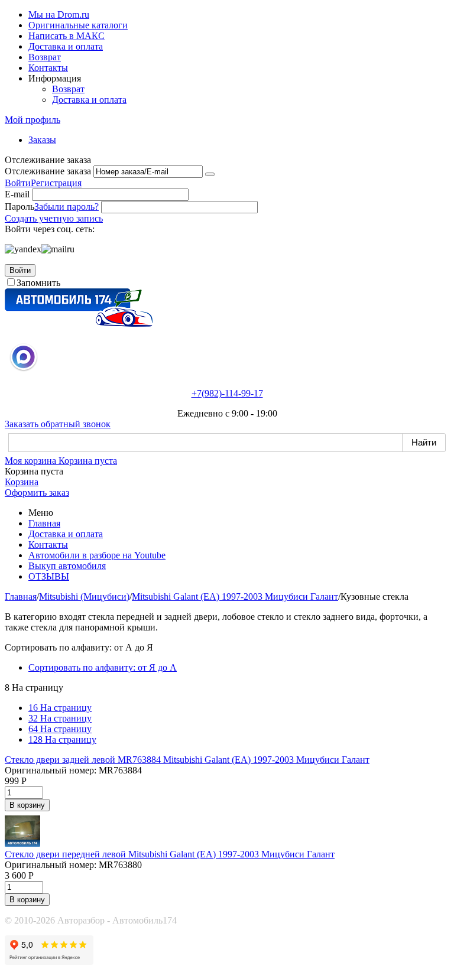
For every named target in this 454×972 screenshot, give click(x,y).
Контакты (48, 68)
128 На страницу (62, 739)
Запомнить (38, 283)
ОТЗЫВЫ (48, 576)
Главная (44, 523)
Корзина (21, 482)
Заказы (42, 140)
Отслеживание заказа (48, 171)
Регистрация (56, 183)
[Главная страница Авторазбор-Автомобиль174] (79, 323)
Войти (18, 183)
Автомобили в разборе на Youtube (97, 555)
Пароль (19, 206)
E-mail (17, 194)
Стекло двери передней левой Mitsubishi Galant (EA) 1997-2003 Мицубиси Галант (170, 854)
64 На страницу (60, 729)
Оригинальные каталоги (78, 25)
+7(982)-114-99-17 (227, 393)
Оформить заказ (37, 492)
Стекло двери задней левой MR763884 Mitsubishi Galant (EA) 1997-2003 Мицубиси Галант (187, 760)
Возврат (44, 57)
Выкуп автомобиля (67, 566)
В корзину (27, 805)
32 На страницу (60, 718)
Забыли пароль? (66, 206)
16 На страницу (60, 708)
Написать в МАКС (66, 36)
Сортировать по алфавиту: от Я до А (102, 667)
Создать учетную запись (54, 218)
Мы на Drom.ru (58, 14)
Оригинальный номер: (50, 770)
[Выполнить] (210, 174)
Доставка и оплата (65, 46)
